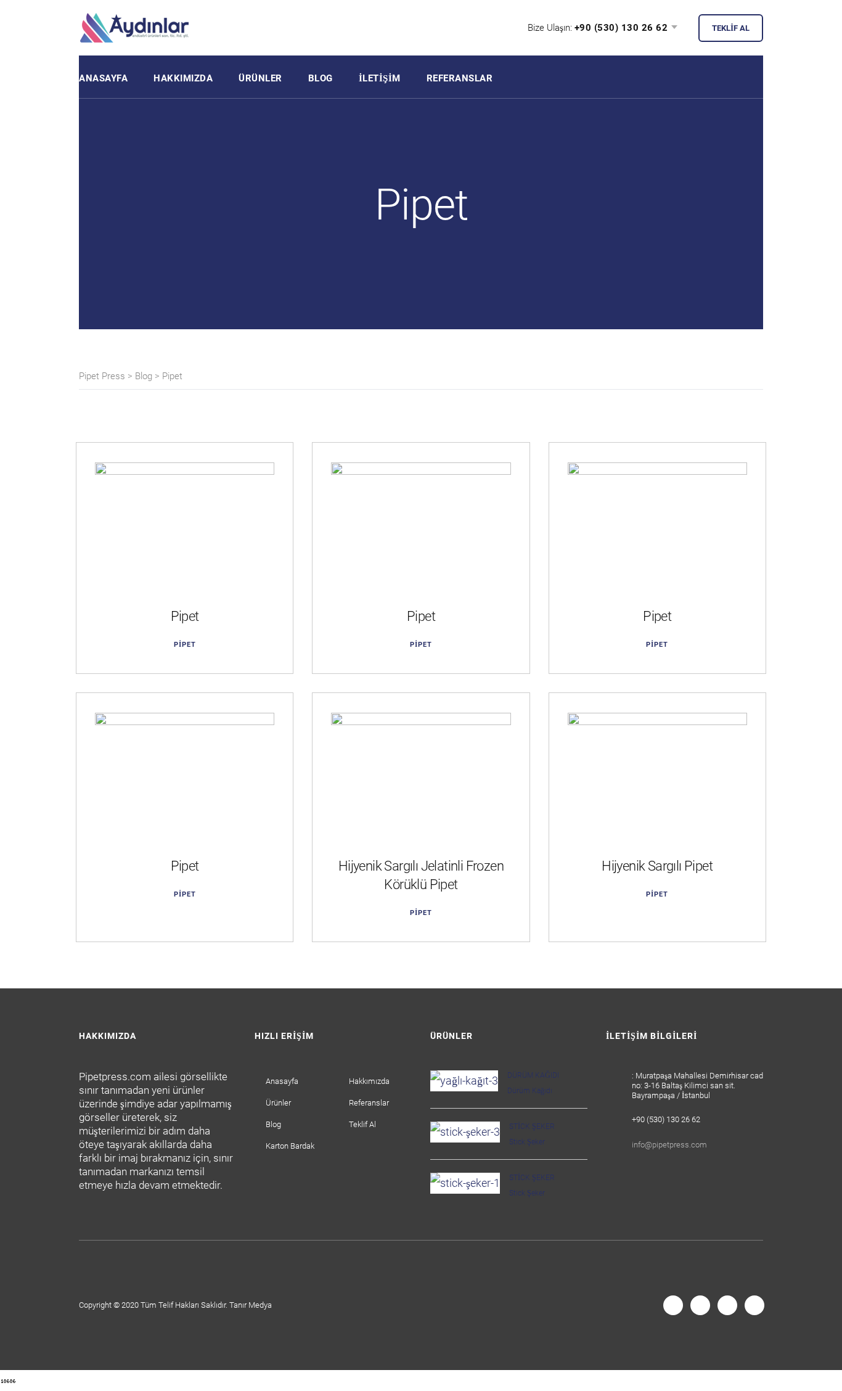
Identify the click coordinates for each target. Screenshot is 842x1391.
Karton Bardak (290, 1146)
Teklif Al (362, 1124)
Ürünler (260, 78)
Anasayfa (103, 78)
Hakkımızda (183, 78)
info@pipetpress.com (669, 1144)
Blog (320, 78)
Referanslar (460, 78)
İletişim (380, 78)
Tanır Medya (250, 1305)
